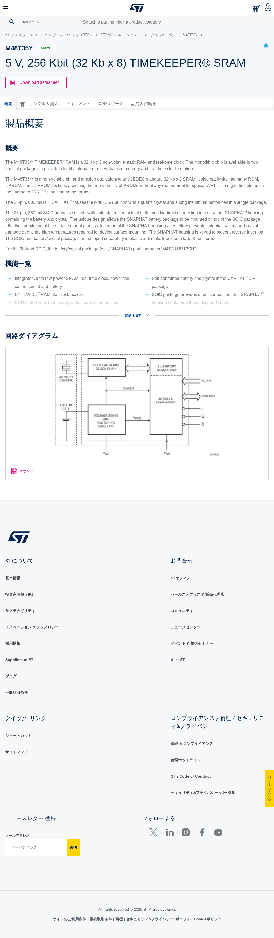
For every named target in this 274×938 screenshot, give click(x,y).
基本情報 (12, 578)
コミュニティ (182, 611)
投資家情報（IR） (20, 594)
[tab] (8, 103)
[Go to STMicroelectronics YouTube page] (218, 834)
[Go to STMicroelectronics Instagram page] (185, 834)
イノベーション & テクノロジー (32, 627)
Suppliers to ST (19, 660)
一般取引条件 (16, 692)
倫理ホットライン (186, 760)
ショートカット (18, 735)
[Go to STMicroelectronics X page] (155, 834)
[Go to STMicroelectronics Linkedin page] (169, 834)
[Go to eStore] (256, 8)
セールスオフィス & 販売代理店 (197, 594)
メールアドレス (17, 836)
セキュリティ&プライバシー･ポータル (203, 792)
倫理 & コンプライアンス (192, 743)
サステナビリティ (20, 611)
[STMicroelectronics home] (137, 8)
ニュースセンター (186, 627)
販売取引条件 (101, 919)
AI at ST (178, 660)
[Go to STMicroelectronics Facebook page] (202, 834)
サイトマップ (16, 752)
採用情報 (12, 643)
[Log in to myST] (268, 7)
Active (46, 48)
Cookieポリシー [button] (207, 919)
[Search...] (11, 21)
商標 (119, 919)
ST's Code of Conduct (191, 776)
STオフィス (181, 578)
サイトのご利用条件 (70, 919)
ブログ (11, 676)
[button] (6, 7)
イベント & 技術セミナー (192, 643)
